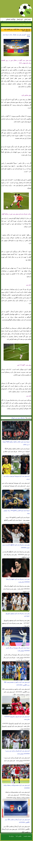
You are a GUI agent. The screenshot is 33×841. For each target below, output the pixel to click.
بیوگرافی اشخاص (10, 19)
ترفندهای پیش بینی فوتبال (18, 418)
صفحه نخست (27, 836)
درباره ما (11, 836)
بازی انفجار (20, 19)
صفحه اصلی (27, 19)
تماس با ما (18, 836)
